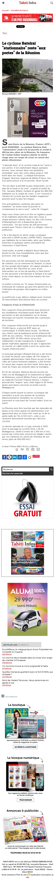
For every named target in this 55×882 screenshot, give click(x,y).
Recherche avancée (12, 473)
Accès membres (8, 875)
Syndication (35, 875)
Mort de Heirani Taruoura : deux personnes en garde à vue (25, 681)
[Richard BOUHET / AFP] (27, 60)
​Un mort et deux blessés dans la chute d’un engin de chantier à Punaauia (27, 659)
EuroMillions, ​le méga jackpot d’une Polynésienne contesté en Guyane (27, 650)
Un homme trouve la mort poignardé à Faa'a (25, 666)
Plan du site (21, 875)
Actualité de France (19, 10)
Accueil (5, 10)
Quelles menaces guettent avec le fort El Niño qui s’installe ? (27, 673)
